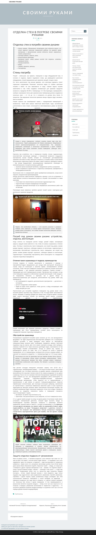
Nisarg (61, 532)
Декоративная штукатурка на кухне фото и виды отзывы (77, 45)
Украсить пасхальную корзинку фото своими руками (52, 505)
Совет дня (75, 129)
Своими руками (15, 2)
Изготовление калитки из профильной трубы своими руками (78, 87)
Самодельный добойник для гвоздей (12, 525)
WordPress (51, 532)
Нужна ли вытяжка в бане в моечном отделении (77, 55)
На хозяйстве (75, 127)
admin (40, 38)
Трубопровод (19, 494)
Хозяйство (75, 135)
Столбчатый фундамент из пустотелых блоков (15, 528)
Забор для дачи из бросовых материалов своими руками (18, 526)
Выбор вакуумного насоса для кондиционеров (77, 105)
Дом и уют (75, 124)
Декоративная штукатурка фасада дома (77, 61)
